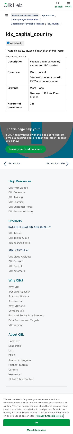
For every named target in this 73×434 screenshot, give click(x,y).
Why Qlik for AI (16, 305)
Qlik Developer (17, 192)
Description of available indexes (27, 23)
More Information (36, 430)
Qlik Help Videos (18, 187)
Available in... (17, 43)
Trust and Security (19, 291)
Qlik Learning (16, 201)
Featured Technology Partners (26, 315)
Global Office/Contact (21, 379)
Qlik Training (15, 197)
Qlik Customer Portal (20, 206)
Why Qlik (13, 286)
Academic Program (19, 360)
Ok (36, 422)
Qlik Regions (15, 325)
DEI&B (11, 355)
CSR (10, 350)
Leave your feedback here (25, 149)
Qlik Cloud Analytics (19, 256)
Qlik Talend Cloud (18, 237)
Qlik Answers (16, 261)
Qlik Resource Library (20, 211)
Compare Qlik (16, 310)
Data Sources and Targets (23, 320)
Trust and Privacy (18, 296)
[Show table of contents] (6, 15)
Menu (68, 6)
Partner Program (18, 364)
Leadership (15, 345)
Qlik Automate (16, 270)
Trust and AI (15, 301)
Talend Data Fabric (19, 242)
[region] (36, 414)
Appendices (48, 15)
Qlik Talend (15, 233)
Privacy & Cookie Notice (49, 415)
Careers (13, 369)
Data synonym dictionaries (25, 19)
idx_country (53, 23)
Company (14, 341)
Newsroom (14, 374)
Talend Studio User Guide (25, 15)
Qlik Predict (15, 266)
